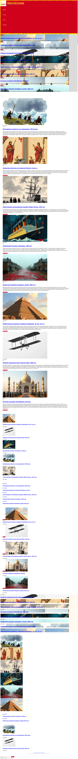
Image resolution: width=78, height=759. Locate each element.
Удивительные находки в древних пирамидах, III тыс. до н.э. (21, 38)
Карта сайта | (31, 753)
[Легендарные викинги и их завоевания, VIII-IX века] (36, 111)
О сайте (4, 14)
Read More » (5, 136)
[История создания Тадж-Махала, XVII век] (36, 384)
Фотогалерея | (36, 753)
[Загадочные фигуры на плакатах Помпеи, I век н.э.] (36, 150)
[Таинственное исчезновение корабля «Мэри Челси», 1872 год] (36, 189)
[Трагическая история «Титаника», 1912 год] (36, 228)
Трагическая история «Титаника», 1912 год (14, 60)
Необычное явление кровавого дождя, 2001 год (16, 89)
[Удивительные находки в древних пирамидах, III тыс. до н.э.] (36, 306)
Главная (4, 9)
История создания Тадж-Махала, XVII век (14, 81)
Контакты (5, 24)
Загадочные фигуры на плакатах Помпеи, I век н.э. (17, 74)
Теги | (40, 753)
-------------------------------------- (39, 752)
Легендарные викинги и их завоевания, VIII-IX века (17, 45)
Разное (48, 753)
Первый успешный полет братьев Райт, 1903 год (17, 53)
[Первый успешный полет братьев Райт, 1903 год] (36, 345)
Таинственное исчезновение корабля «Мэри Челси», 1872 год (21, 67)
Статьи (4, 19)
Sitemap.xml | (44, 753)
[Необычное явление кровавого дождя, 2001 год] (36, 267)
